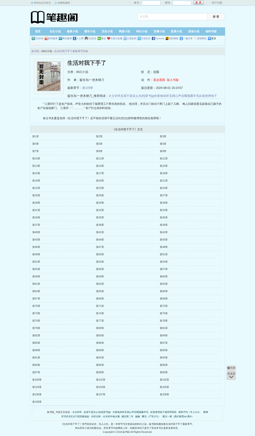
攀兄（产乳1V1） (151, 416)
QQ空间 (39, 38)
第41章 (100, 232)
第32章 (100, 210)
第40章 (36, 232)
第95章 (100, 364)
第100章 (37, 379)
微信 (103, 38)
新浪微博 (53, 38)
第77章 (100, 320)
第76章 (36, 320)
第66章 (164, 291)
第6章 (163, 143)
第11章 (100, 158)
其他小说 (193, 31)
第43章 (36, 239)
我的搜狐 (173, 38)
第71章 (100, 305)
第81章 (164, 328)
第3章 (163, 136)
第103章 (37, 387)
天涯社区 (146, 38)
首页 (38, 31)
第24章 (164, 188)
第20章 (100, 180)
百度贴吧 (131, 38)
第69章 (164, 298)
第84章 (164, 335)
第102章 (164, 379)
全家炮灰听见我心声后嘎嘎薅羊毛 (176, 95)
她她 (137, 416)
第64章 (36, 291)
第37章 (36, 224)
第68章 (100, 298)
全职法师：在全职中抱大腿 (105, 416)
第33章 (164, 210)
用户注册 (217, 2)
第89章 (100, 350)
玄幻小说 (55, 31)
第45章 (164, 239)
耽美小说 (176, 31)
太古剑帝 (115, 95)
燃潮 (205, 412)
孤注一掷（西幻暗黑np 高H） (178, 416)
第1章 (35, 136)
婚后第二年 (127, 416)
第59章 (100, 276)
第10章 (36, 158)
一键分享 (188, 38)
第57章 (164, 269)
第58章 (36, 276)
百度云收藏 (116, 38)
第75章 (164, 313)
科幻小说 (141, 31)
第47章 (100, 246)
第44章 (100, 239)
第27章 (164, 195)
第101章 (100, 379)
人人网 (79, 38)
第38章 (100, 224)
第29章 (100, 202)
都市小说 (89, 31)
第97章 (36, 372)
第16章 (36, 173)
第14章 (100, 165)
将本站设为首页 (42, 2)
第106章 (37, 394)
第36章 (164, 217)
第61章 (36, 283)
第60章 (164, 276)
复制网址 (202, 38)
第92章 (100, 357)
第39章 (164, 224)
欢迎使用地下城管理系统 (163, 412)
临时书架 (211, 31)
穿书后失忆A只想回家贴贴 (75, 416)
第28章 (36, 202)
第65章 (100, 291)
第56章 (100, 269)
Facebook (159, 38)
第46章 (36, 246)
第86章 (100, 342)
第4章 (35, 143)
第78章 (164, 320)
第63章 (164, 283)
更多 (213, 38)
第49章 (36, 254)
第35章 (100, 217)
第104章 (100, 387)
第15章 (164, 165)
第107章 (100, 394)
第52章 (36, 261)
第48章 (164, 246)
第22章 (36, 188)
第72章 (164, 305)
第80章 (100, 328)
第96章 (164, 364)
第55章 (36, 269)
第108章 (164, 394)
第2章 (99, 136)
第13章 (36, 165)
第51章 (164, 254)
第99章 (164, 372)
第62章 (100, 283)
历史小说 (107, 31)
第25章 (36, 195)
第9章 (163, 151)
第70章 (36, 305)
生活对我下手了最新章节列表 (71, 51)
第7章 (35, 151)
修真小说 (72, 31)
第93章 (164, 357)
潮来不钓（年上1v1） (189, 412)
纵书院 (55, 17)
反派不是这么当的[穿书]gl (137, 95)
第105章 (164, 387)
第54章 (164, 261)
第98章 (100, 372)
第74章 (100, 313)
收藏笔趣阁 (64, 2)
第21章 (164, 180)
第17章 (100, 173)
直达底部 (159, 80)
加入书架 (173, 80)
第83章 (100, 335)
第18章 (164, 173)
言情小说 (159, 31)
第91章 (36, 357)
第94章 (36, 364)
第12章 (164, 158)
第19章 (36, 180)
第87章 (164, 342)
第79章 (36, 328)
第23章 (100, 188)
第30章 (164, 202)
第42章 (164, 232)
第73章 (36, 313)
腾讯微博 (67, 38)
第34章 (36, 217)
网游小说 (124, 31)
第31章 (36, 210)
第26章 (100, 195)
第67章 (36, 298)
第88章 (36, 350)
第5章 (99, 143)
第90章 (164, 350)
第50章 (100, 254)
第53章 (100, 261)
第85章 (36, 342)
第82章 (36, 335)
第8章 (99, 151)
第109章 (87, 87)
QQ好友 (92, 38)
